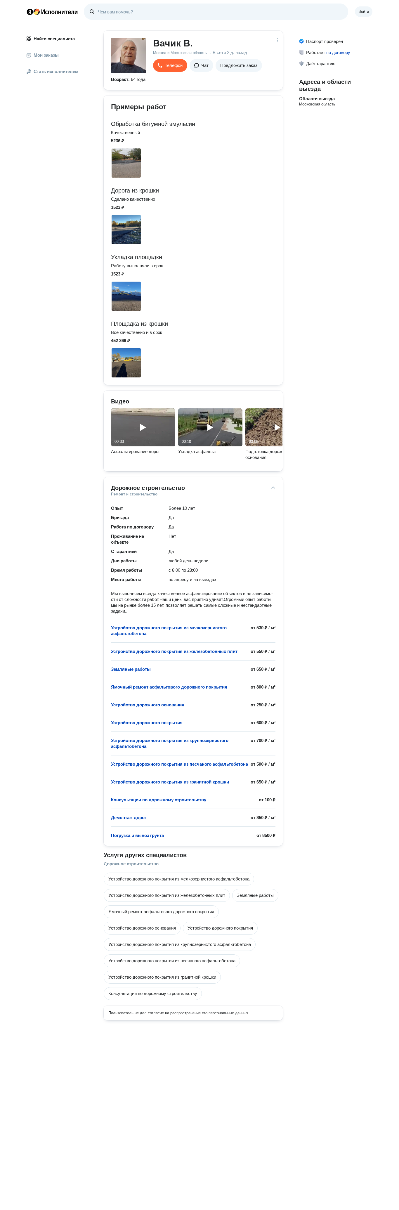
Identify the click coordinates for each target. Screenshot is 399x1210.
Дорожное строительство (131, 863)
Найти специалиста (54, 38)
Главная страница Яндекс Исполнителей (52, 11)
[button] (170, 65)
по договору (338, 52)
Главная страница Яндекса (30, 11)
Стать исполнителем (56, 71)
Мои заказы (46, 55)
